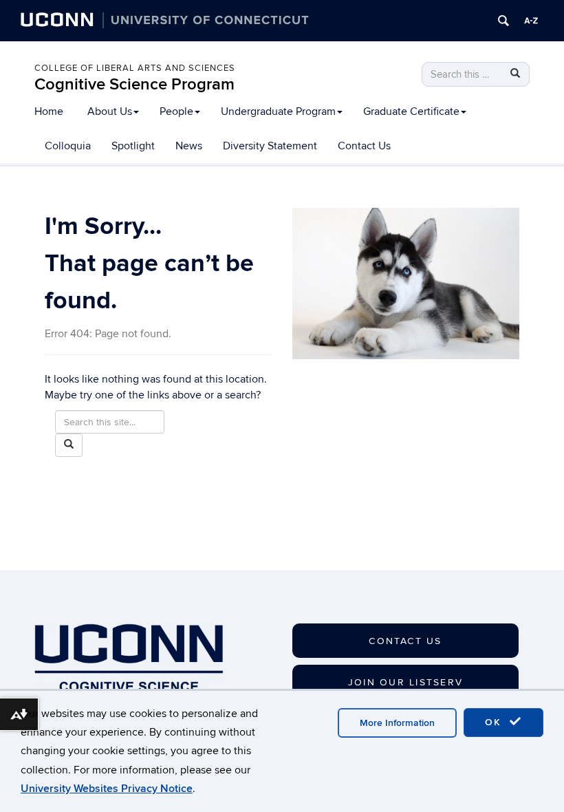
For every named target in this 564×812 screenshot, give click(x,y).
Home (48, 111)
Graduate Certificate (411, 111)
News (188, 146)
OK (495, 722)
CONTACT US (405, 641)
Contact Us (364, 146)
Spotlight (133, 146)
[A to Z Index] (531, 21)
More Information (397, 723)
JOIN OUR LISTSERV (405, 682)
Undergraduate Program (278, 111)
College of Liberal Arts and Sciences (134, 68)
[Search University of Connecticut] (503, 21)
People (176, 111)
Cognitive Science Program (134, 84)
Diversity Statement (270, 146)
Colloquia (68, 146)
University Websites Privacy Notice (107, 788)
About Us (109, 111)
